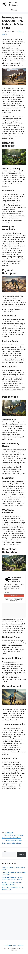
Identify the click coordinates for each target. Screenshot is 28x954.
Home (5, 945)
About (9, 945)
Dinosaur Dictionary (13, 4)
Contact (14, 945)
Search (4, 851)
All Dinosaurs (8, 833)
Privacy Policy (20, 945)
